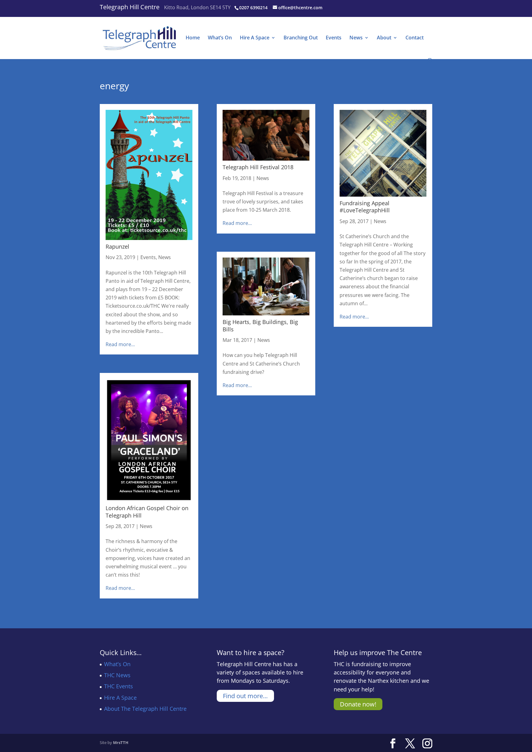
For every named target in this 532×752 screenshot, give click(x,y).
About (384, 38)
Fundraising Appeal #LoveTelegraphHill (365, 206)
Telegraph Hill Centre (129, 7)
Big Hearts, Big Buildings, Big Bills (260, 325)
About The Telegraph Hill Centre (145, 708)
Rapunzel (117, 246)
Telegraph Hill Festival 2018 (258, 167)
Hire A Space (254, 38)
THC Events (118, 686)
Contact (414, 38)
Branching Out (301, 38)
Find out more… (245, 696)
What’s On (220, 38)
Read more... (120, 344)
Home (193, 38)
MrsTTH (120, 742)
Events (333, 38)
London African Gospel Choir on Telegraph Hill (147, 511)
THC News (117, 675)
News (356, 38)
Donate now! (358, 704)
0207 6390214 (253, 7)
